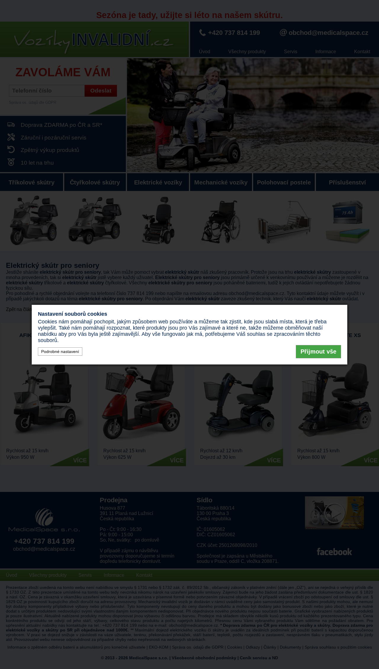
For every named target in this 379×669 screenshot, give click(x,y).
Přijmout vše (318, 351)
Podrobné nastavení (60, 351)
